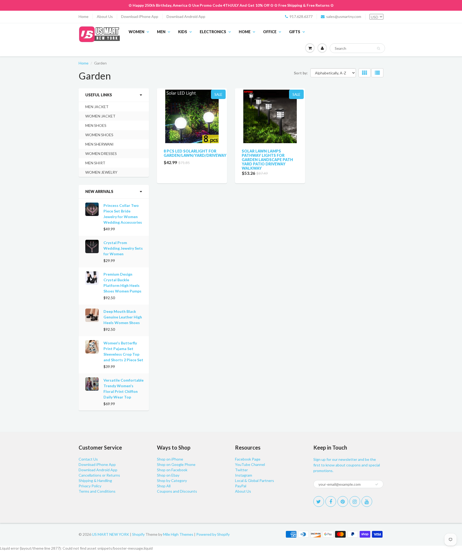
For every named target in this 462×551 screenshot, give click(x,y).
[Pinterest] (342, 501)
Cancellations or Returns (99, 475)
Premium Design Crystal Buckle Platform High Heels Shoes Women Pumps (122, 282)
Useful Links (98, 95)
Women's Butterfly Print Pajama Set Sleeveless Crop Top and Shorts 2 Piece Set (123, 351)
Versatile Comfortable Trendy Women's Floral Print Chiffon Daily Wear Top (123, 388)
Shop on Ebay (168, 475)
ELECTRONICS (213, 31)
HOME (245, 31)
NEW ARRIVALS (99, 191)
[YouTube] (366, 501)
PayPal (240, 486)
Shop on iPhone (170, 459)
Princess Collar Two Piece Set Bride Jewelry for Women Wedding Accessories (122, 214)
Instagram (243, 475)
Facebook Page (247, 459)
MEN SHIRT (95, 163)
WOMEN (136, 31)
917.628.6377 (301, 16)
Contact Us (88, 459)
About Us (105, 16)
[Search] (378, 48)
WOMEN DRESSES (101, 153)
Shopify (138, 534)
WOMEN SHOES (99, 134)
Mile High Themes (178, 534)
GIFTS (294, 31)
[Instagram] (354, 501)
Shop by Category (172, 480)
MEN (161, 31)
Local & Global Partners (254, 480)
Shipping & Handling (95, 480)
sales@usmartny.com (343, 16)
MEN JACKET (97, 106)
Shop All (164, 486)
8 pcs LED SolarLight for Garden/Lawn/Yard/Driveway (195, 153)
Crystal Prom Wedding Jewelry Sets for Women (123, 248)
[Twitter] (318, 501)
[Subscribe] (377, 484)
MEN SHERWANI (99, 144)
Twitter (241, 470)
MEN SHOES (95, 125)
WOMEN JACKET (100, 116)
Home (83, 16)
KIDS (182, 31)
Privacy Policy (90, 486)
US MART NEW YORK (110, 534)
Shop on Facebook (172, 470)
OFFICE (269, 31)
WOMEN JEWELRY (101, 172)
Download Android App (186, 16)
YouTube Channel (250, 464)
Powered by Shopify (213, 534)
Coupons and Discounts (177, 491)
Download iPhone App (139, 16)
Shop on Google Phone (176, 464)
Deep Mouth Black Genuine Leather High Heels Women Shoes (122, 317)
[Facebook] (330, 501)
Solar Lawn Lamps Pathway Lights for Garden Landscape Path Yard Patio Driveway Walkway (267, 159)
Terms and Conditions (97, 491)
